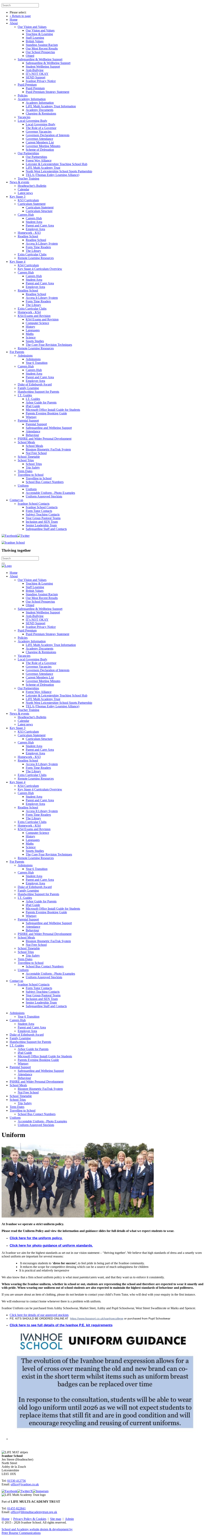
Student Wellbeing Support (43, 66)
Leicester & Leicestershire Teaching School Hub (56, 164)
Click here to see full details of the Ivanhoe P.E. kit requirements (61, 1325)
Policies (23, 95)
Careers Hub (26, 214)
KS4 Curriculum (28, 265)
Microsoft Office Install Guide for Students (53, 409)
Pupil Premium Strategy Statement (47, 92)
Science (31, 337)
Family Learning (28, 388)
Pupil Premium (27, 84)
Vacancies (24, 117)
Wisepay (31, 417)
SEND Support (35, 77)
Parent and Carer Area (40, 225)
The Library (33, 250)
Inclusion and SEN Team (42, 521)
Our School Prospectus (40, 52)
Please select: (18, 12)
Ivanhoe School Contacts (33, 503)
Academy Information (32, 99)
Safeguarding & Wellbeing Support (40, 59)
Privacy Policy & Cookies (29, 1519)
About (14, 23)
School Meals (26, 442)
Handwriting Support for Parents (38, 391)
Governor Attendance (39, 138)
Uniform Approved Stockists (44, 496)
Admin (69, 1519)
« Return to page (20, 16)
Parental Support (28, 420)
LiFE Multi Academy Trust (43, 167)
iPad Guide (33, 406)
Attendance (33, 431)
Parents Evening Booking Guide (46, 413)
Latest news (25, 193)
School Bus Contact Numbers (45, 482)
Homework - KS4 (29, 312)
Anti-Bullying (34, 70)
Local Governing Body (32, 120)
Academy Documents (39, 110)
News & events (19, 182)
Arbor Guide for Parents (41, 402)
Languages (33, 330)
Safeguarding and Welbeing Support (49, 427)
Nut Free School (36, 453)
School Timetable (29, 456)
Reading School (28, 236)
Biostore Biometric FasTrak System (48, 449)
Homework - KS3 (29, 232)
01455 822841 (16, 1508)
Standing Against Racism (42, 45)
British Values (34, 41)
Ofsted (30, 55)
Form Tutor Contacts (39, 511)
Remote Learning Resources (36, 258)
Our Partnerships (28, 153)
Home (14, 19)
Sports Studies (35, 341)
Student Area (34, 222)
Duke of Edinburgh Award (35, 384)
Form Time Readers (38, 247)
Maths (30, 334)
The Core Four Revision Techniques (49, 344)
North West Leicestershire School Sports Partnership (59, 171)
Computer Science (37, 323)
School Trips (26, 460)
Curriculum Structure (39, 211)
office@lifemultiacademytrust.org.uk (34, 1512)
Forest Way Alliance (39, 160)
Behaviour (32, 435)
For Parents (17, 352)
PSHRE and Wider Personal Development (44, 438)
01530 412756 (16, 1480)
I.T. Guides (25, 395)
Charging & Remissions (41, 113)
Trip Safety (33, 467)
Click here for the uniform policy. (36, 1238)
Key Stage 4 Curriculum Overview (40, 269)
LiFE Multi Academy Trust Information (51, 106)
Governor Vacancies (39, 131)
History (30, 326)
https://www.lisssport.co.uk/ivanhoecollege (96, 1318)
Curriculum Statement (31, 203)
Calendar (23, 189)
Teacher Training (28, 178)
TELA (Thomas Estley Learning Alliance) (52, 175)
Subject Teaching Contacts (43, 514)
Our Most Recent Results (42, 48)
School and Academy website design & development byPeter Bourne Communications (37, 1531)
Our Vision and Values (32, 26)
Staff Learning (35, 37)
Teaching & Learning (39, 34)
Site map (55, 1519)
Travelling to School (30, 474)
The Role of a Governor (41, 128)
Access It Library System (42, 243)
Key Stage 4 (17, 261)
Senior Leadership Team (41, 525)
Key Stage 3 (17, 196)
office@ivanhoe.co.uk (25, 1484)
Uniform (23, 485)
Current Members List (40, 142)
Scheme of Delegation (40, 149)
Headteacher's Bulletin (32, 185)
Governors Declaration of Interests (47, 135)
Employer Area (35, 229)
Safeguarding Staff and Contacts (46, 529)
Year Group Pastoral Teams (43, 518)
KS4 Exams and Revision (34, 315)
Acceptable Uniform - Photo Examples (50, 492)
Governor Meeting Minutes (43, 146)
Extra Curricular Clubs (32, 254)
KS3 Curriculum (28, 200)
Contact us (16, 500)
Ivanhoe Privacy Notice (41, 81)
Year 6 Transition (36, 362)
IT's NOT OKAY (37, 73)
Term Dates (25, 471)
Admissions (25, 355)
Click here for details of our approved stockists (39, 1315)
